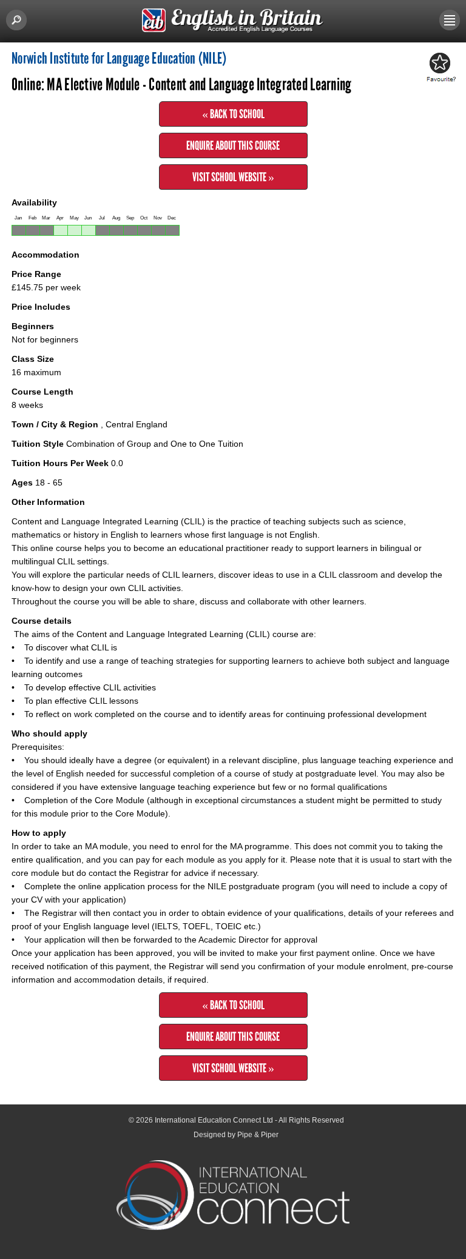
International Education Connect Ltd (214, 1120)
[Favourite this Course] (439, 68)
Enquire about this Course (233, 145)
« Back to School (233, 114)
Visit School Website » (233, 177)
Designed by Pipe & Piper (236, 1134)
